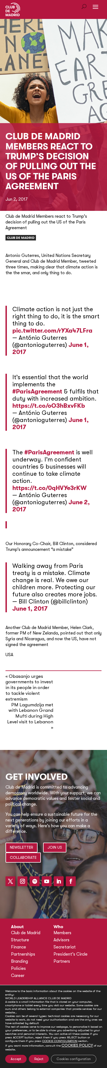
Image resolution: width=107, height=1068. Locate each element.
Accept (16, 1059)
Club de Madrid (21, 238)
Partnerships (23, 954)
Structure (20, 939)
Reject (38, 1059)
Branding (19, 961)
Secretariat (65, 947)
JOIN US (54, 847)
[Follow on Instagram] (22, 881)
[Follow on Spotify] (35, 881)
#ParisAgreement (37, 391)
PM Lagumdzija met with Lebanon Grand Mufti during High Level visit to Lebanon (30, 713)
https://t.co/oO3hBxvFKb (48, 405)
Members (62, 932)
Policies (18, 968)
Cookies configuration (74, 1059)
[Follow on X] (10, 881)
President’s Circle (71, 954)
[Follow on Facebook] (71, 881)
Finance (18, 947)
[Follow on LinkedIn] (59, 881)
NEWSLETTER (21, 847)
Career (17, 975)
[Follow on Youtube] (47, 881)
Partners (62, 961)
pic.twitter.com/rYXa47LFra (52, 330)
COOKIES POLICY (77, 1045)
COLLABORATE (23, 857)
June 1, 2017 (29, 608)
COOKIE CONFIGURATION (59, 1041)
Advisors (61, 939)
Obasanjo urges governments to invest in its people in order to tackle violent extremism (29, 688)
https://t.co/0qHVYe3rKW (49, 488)
